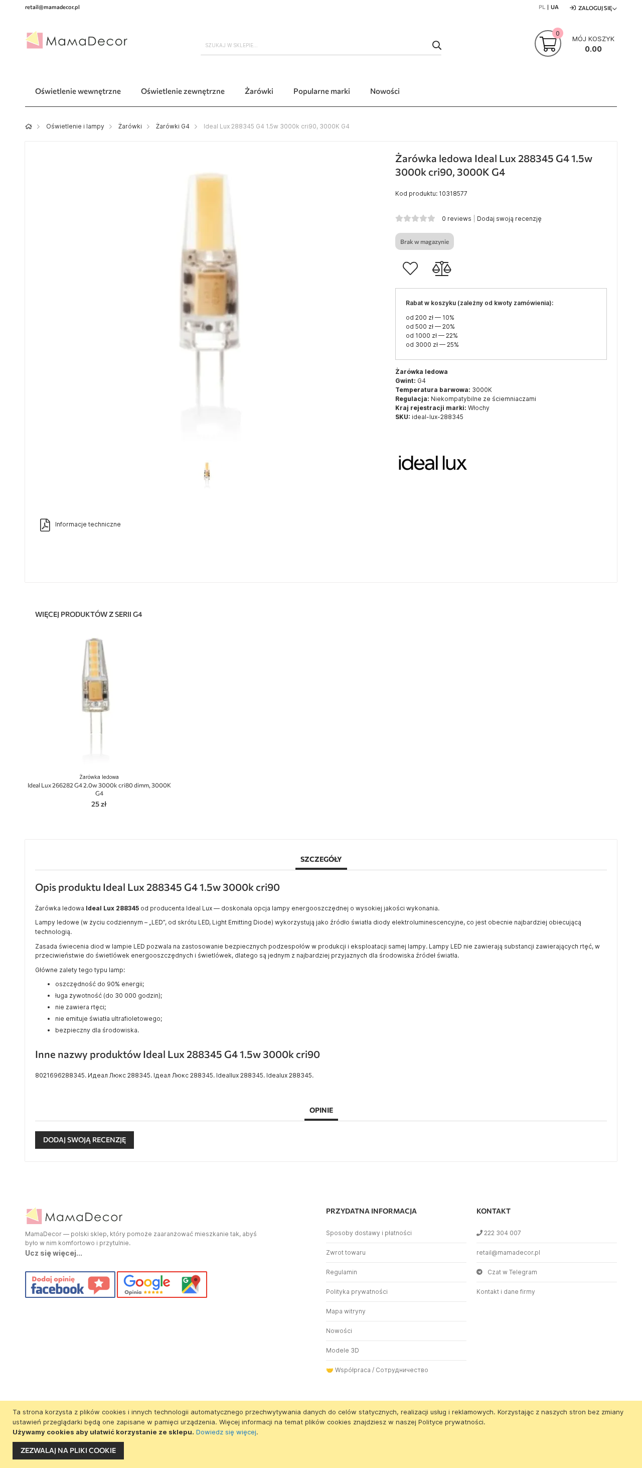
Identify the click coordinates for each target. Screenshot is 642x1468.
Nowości (339, 1330)
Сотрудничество (402, 1370)
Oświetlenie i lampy (75, 126)
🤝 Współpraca (348, 1370)
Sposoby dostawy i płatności (369, 1233)
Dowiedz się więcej (226, 1432)
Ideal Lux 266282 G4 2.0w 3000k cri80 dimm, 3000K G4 (99, 785)
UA (555, 7)
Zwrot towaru (346, 1252)
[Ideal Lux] (432, 499)
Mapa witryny (346, 1311)
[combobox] (321, 45)
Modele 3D (342, 1350)
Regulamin (341, 1272)
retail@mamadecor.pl (508, 1252)
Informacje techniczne (88, 524)
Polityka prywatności (357, 1291)
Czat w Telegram (512, 1272)
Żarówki (130, 126)
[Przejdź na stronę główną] (28, 126)
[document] (322, 1434)
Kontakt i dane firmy (505, 1291)
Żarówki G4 (173, 126)
